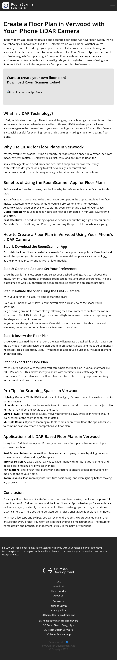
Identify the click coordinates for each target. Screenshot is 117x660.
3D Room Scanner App (58, 634)
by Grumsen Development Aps (58, 645)
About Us (58, 595)
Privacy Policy (58, 610)
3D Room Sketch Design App (58, 625)
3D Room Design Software (58, 629)
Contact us (58, 601)
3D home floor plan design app (58, 615)
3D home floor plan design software (58, 620)
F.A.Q (58, 582)
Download (58, 586)
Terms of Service (58, 605)
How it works (58, 591)
